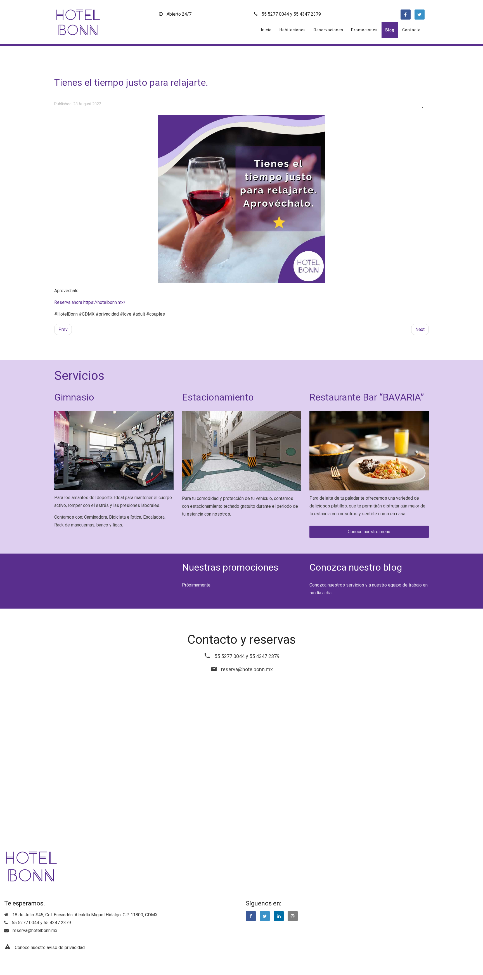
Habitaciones (293, 30)
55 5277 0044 (275, 14)
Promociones (364, 30)
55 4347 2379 (307, 14)
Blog (389, 30)
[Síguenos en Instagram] (293, 916)
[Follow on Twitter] (420, 14)
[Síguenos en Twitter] (265, 916)
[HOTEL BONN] (78, 22)
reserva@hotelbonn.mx (247, 669)
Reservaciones (328, 30)
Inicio (266, 30)
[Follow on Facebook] (406, 14)
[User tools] (422, 107)
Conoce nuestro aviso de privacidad (50, 947)
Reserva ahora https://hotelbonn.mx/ (90, 302)
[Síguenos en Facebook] (251, 916)
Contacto (411, 30)
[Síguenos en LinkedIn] (279, 916)
